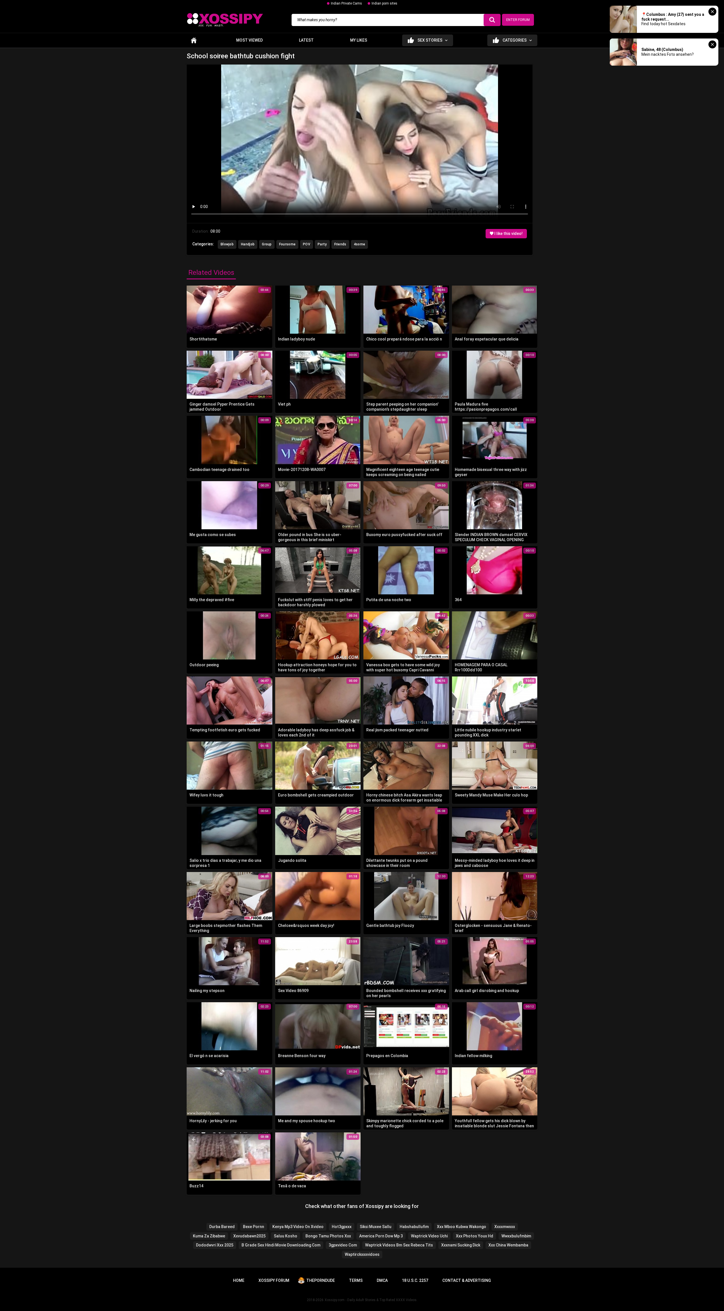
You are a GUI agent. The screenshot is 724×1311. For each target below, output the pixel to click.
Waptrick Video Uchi (429, 1236)
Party (322, 244)
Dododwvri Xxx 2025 (214, 1245)
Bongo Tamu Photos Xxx (328, 1236)
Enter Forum (518, 20)
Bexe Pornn (253, 1226)
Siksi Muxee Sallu (375, 1226)
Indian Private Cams (346, 3)
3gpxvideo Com (343, 1245)
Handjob (248, 244)
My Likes (358, 40)
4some (359, 244)
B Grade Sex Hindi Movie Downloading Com (281, 1245)
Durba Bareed (222, 1226)
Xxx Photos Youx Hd (474, 1236)
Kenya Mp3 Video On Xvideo (298, 1226)
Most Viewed (249, 40)
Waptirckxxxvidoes (362, 1254)
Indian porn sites (384, 3)
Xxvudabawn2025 (249, 1236)
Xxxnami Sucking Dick (460, 1245)
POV (306, 244)
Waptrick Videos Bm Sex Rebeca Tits (399, 1245)
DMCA (382, 1280)
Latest (306, 40)
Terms (356, 1280)
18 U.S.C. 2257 (415, 1280)
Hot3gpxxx (342, 1226)
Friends (340, 244)
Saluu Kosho (285, 1236)
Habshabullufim (414, 1226)
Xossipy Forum (273, 1280)
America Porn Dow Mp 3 (381, 1236)
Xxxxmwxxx (504, 1226)
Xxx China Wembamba (508, 1245)
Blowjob (227, 244)
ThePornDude (320, 1280)
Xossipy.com (334, 1300)
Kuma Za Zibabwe (209, 1236)
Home (194, 40)
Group (267, 244)
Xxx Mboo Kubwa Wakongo (461, 1226)
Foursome (287, 244)
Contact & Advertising (466, 1280)
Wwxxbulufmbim (516, 1236)
